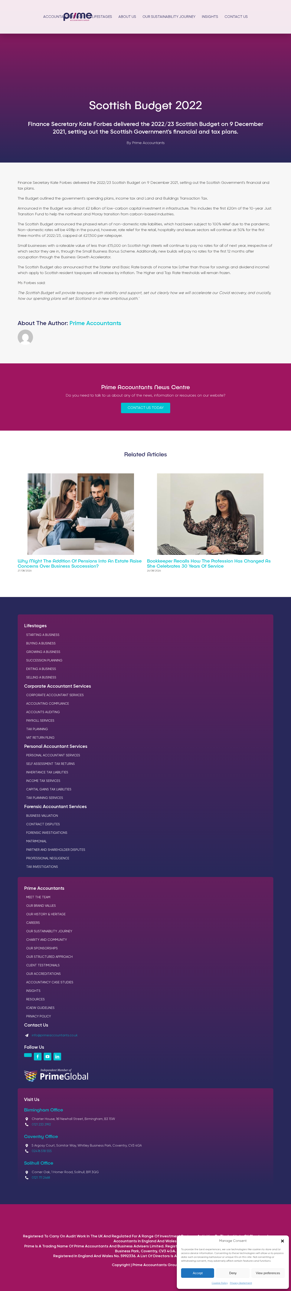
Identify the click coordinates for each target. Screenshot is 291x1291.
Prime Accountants (95, 323)
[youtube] (47, 1056)
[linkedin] (57, 1056)
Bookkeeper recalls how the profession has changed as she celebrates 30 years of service (209, 563)
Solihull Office (38, 1162)
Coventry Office (41, 1136)
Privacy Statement (241, 1283)
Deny (233, 1273)
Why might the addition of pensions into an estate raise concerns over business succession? (80, 563)
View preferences (268, 1273)
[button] (282, 1241)
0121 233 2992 (41, 1124)
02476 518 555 (42, 1151)
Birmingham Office (43, 1109)
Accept (198, 1273)
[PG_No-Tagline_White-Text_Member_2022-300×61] (56, 1071)
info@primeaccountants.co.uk (55, 1035)
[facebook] (38, 1056)
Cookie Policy (220, 1283)
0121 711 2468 (41, 1177)
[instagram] (28, 1055)
